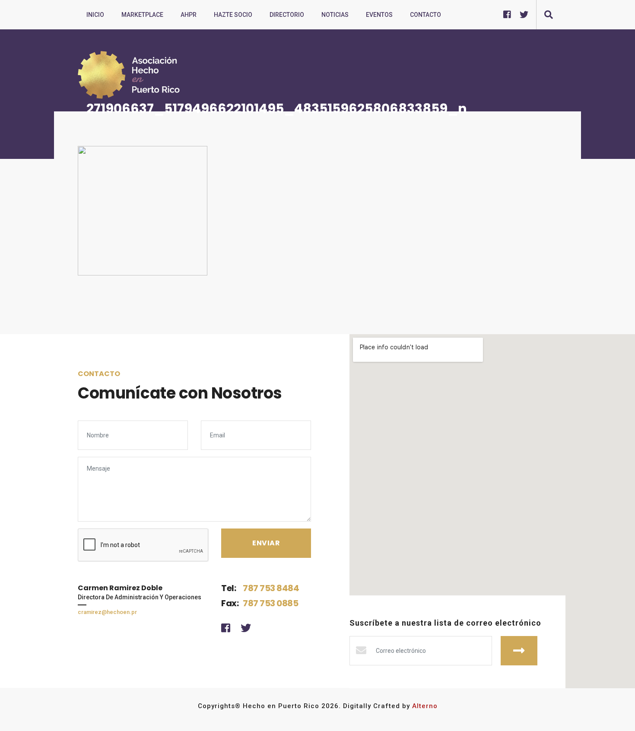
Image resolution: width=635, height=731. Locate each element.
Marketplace (142, 14)
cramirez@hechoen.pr (107, 612)
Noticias (335, 14)
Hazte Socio (233, 14)
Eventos (379, 14)
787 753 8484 (271, 588)
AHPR (189, 14)
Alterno (425, 706)
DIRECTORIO (287, 14)
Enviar (519, 650)
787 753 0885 (270, 603)
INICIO (95, 14)
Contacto (425, 14)
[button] (548, 14)
